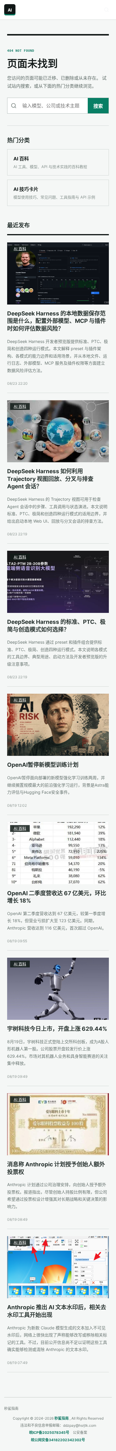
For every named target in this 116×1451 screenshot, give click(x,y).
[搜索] (106, 9)
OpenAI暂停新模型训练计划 (43, 764)
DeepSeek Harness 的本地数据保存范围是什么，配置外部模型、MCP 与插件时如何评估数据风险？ (56, 321)
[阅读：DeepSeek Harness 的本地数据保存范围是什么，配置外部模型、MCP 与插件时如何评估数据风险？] (58, 273)
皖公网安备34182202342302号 (58, 1440)
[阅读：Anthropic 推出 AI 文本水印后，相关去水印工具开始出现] (58, 1267)
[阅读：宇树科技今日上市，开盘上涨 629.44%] (58, 989)
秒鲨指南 (61, 1418)
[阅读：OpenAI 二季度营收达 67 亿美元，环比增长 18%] (58, 853)
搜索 (98, 106)
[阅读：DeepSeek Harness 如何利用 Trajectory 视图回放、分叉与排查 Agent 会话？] (58, 431)
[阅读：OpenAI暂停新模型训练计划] (58, 725)
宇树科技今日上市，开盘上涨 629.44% (57, 1028)
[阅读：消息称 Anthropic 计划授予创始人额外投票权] (58, 1124)
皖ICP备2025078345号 (49, 1432)
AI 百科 (20, 248)
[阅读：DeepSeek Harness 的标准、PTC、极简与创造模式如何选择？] (58, 582)
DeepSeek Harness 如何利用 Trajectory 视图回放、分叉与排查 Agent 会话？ (50, 479)
